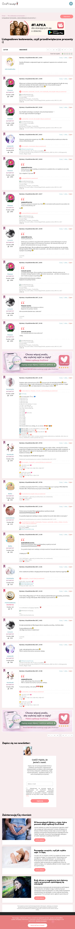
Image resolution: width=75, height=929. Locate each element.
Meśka (10, 493)
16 (62, 49)
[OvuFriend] (10, 5)
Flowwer (10, 90)
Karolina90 (10, 454)
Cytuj (60, 57)
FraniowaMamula (10, 602)
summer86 (10, 146)
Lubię (65, 57)
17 (65, 49)
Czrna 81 (10, 240)
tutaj (27, 796)
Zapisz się (40, 801)
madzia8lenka (10, 518)
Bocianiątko (10, 389)
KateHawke (10, 578)
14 (56, 49)
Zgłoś (70, 57)
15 (59, 49)
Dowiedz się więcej (41, 921)
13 (53, 49)
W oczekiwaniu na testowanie (16, 16)
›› (70, 49)
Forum (3, 16)
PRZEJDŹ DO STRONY (37, 925)
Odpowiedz (66, 16)
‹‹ (47, 49)
